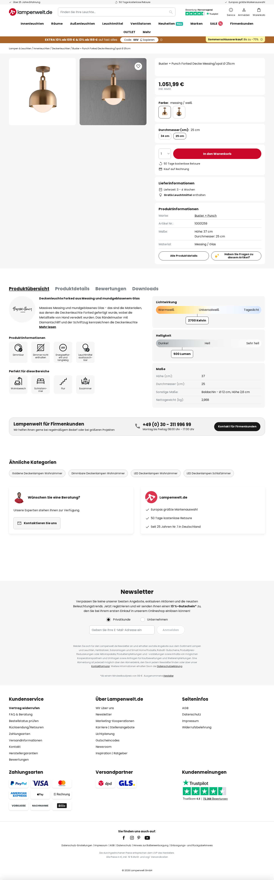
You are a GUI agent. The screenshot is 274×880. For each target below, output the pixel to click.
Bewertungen (110, 289)
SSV (139, 40)
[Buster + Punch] (22, 309)
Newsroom (103, 747)
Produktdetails (72, 289)
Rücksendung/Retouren (26, 727)
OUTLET (129, 32)
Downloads (145, 289)
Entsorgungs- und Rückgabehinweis (192, 845)
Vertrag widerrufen (24, 708)
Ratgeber (120, 753)
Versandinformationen (25, 740)
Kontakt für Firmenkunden (237, 426)
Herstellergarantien (23, 753)
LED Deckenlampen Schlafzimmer (209, 473)
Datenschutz (191, 714)
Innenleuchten (42, 48)
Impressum (190, 721)
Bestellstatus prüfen (24, 721)
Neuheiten (170, 23)
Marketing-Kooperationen (115, 721)
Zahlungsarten (19, 734)
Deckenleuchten (61, 48)
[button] (138, 66)
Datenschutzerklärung (169, 666)
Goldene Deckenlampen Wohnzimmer (37, 473)
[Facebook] (126, 838)
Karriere (102, 727)
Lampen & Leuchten (20, 48)
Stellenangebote (122, 727)
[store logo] (30, 12)
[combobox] (116, 12)
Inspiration (103, 753)
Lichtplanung (105, 734)
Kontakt (15, 747)
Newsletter (104, 714)
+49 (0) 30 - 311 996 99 (167, 424)
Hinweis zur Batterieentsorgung (151, 845)
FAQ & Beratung (20, 714)
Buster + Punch (206, 216)
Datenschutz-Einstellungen (77, 845)
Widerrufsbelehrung (196, 727)
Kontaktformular (100, 666)
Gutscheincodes (107, 740)
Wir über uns (105, 708)
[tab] (29, 288)
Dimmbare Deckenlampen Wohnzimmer (98, 473)
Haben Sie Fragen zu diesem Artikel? (238, 255)
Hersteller (168, 675)
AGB (185, 708)
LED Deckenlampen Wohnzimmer (155, 473)
